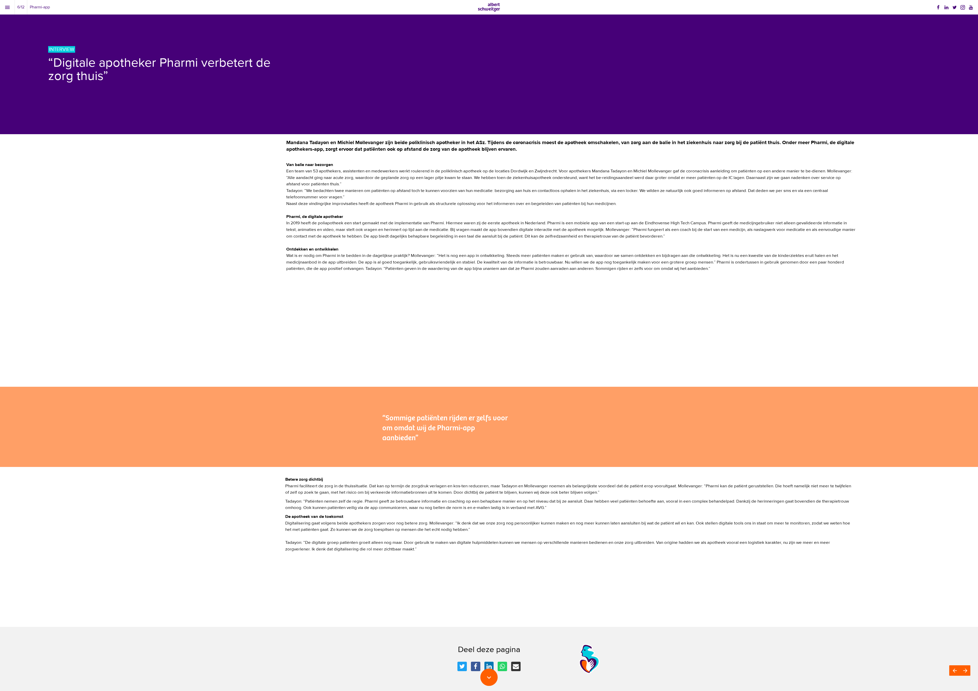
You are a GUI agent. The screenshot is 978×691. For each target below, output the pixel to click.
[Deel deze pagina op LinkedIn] (489, 666)
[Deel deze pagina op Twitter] (462, 666)
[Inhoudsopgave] (7, 7)
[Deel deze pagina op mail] (516, 666)
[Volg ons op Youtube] (970, 7)
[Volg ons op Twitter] (954, 7)
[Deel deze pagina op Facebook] (475, 666)
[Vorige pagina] (954, 670)
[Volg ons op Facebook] (938, 7)
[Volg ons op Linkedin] (946, 7)
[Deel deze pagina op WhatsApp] (502, 666)
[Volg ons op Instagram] (962, 7)
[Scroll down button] (489, 677)
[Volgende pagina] (965, 670)
